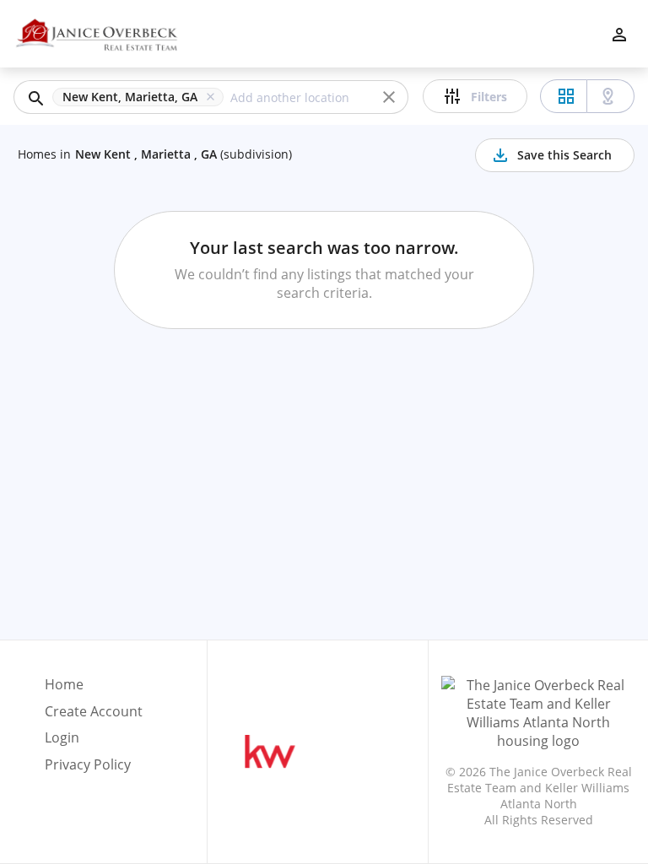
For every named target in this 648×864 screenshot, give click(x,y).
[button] (141, 97)
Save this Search (564, 155)
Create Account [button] (94, 712)
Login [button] (62, 738)
